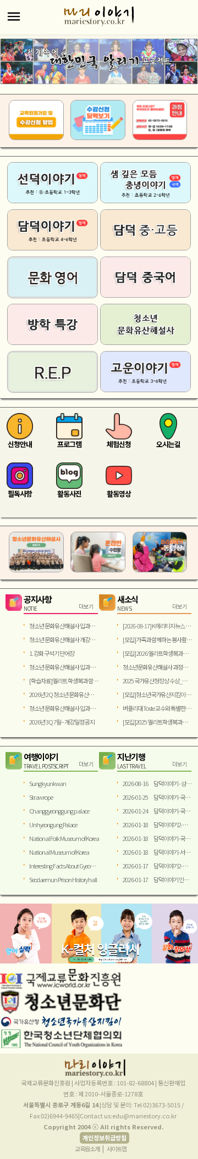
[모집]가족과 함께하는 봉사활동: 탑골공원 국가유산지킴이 (158, 639)
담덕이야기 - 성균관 (158, 783)
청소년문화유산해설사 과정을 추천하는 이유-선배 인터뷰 (158, 666)
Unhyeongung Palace (53, 824)
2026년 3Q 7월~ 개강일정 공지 (62, 721)
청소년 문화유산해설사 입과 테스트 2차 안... (64, 666)
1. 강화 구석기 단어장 (51, 653)
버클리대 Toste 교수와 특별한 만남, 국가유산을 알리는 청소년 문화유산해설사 (158, 708)
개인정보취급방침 (104, 1137)
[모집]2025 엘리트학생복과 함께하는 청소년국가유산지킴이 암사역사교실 (158, 721)
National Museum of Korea (59, 852)
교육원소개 (87, 1148)
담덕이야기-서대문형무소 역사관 (158, 852)
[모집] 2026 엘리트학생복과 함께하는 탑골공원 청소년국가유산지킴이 (158, 653)
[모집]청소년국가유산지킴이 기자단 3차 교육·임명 (158, 694)
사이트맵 (117, 1148)
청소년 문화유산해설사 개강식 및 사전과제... (64, 639)
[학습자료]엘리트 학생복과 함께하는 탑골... (64, 680)
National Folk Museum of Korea (64, 838)
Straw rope (41, 797)
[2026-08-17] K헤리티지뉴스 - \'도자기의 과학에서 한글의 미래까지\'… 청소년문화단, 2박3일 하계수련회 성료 (158, 625)
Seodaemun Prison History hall (63, 879)
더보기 (86, 606)
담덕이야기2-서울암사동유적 (158, 865)
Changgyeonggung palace (59, 810)
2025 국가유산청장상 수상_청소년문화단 (158, 680)
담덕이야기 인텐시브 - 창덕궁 (158, 879)
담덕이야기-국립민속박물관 (158, 797)
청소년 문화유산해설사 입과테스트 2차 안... (64, 625)
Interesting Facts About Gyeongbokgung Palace (64, 865)
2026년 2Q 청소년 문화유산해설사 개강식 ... (64, 694)
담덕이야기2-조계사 (158, 824)
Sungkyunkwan (47, 783)
